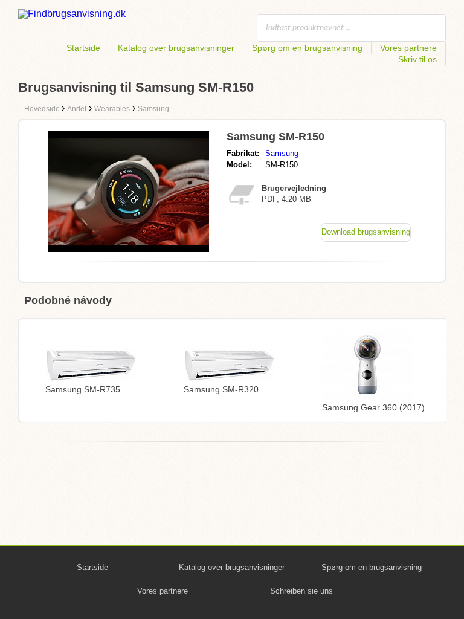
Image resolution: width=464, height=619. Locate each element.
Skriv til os (417, 59)
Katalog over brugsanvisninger (176, 48)
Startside (83, 48)
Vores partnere (408, 48)
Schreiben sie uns (301, 590)
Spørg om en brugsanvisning (307, 48)
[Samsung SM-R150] (128, 249)
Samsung (281, 153)
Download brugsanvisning (365, 231)
